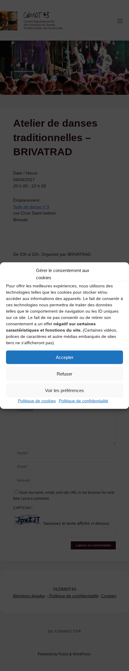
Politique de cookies (37, 400)
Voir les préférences (64, 390)
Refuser (64, 373)
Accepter (65, 357)
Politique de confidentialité (83, 400)
